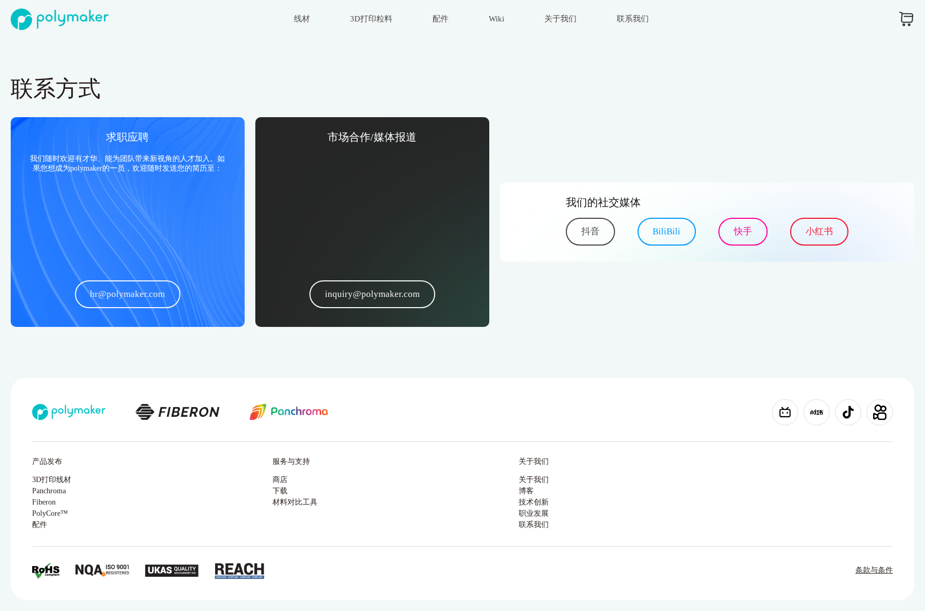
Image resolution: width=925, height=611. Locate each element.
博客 (526, 491)
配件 (441, 18)
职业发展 (534, 513)
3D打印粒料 (371, 18)
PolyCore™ (50, 513)
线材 (302, 18)
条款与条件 (874, 570)
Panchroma (49, 491)
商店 (279, 480)
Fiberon (44, 502)
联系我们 (633, 18)
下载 (279, 491)
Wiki (496, 18)
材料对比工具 (294, 502)
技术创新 (534, 502)
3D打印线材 (51, 480)
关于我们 (560, 18)
